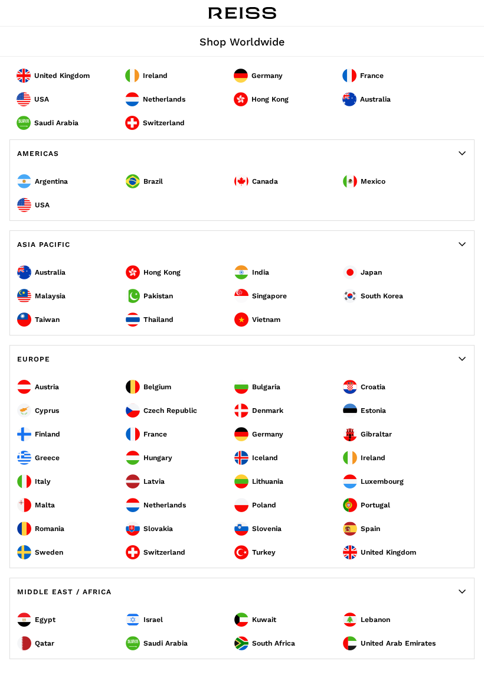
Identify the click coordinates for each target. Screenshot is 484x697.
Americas (38, 153)
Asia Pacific (43, 244)
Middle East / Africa (64, 592)
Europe (33, 359)
